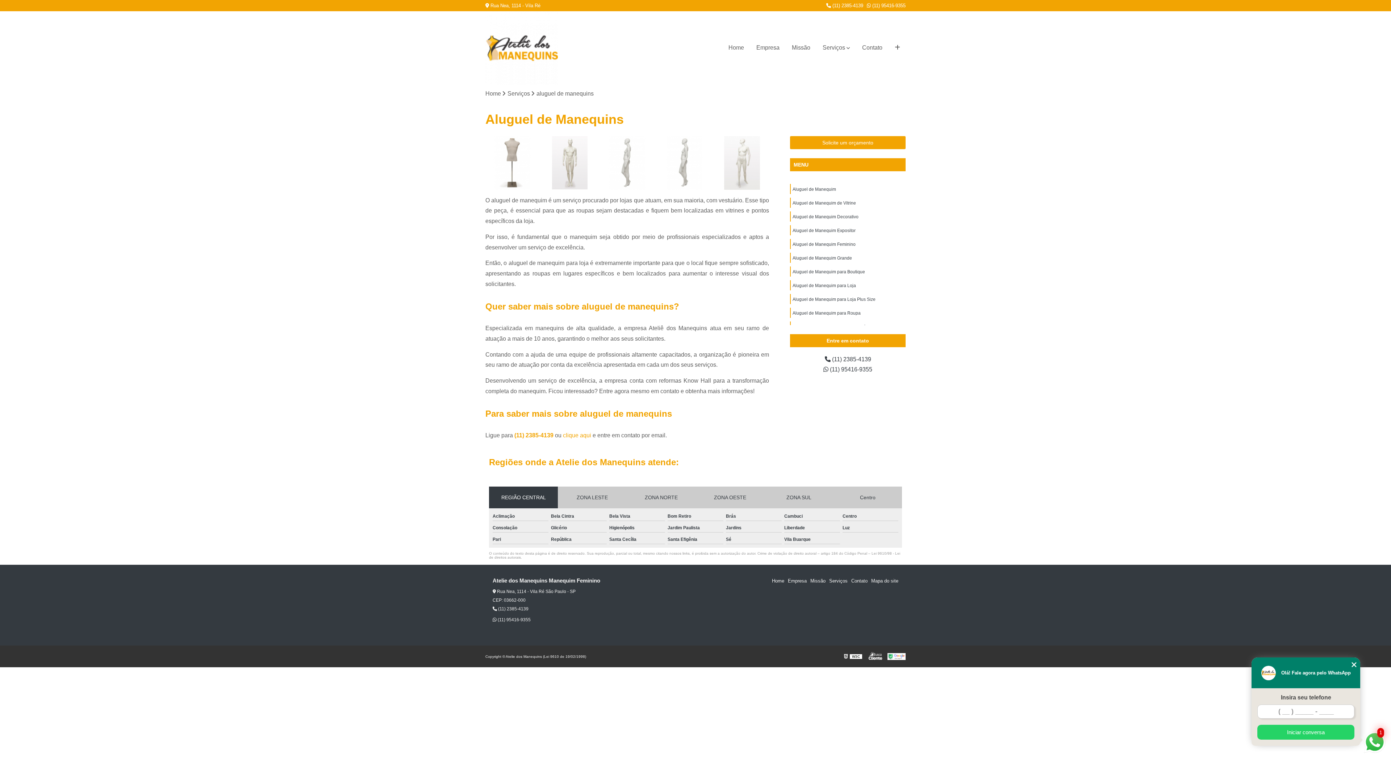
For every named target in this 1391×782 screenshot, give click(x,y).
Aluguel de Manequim (814, 189)
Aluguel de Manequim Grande (822, 258)
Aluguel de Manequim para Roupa (827, 313)
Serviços (834, 48)
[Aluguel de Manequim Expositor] (685, 163)
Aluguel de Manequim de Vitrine (824, 203)
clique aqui (577, 435)
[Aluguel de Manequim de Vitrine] (570, 163)
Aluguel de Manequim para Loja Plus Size (834, 299)
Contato (872, 48)
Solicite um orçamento (847, 143)
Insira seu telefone (1306, 697)
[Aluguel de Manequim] (512, 163)
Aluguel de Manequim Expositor (824, 230)
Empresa (768, 48)
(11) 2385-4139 (847, 5)
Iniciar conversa (1306, 732)
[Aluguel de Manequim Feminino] (742, 163)
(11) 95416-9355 (888, 5)
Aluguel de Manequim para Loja (824, 285)
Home (736, 48)
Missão (801, 48)
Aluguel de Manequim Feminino (824, 244)
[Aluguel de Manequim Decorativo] (627, 163)
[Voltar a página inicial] (510, 48)
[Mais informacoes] (897, 48)
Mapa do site (884, 581)
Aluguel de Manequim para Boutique (829, 271)
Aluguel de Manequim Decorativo (826, 216)
